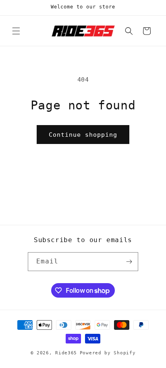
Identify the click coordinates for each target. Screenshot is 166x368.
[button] (16, 31)
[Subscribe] (129, 261)
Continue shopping (83, 134)
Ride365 (66, 353)
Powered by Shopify (108, 353)
